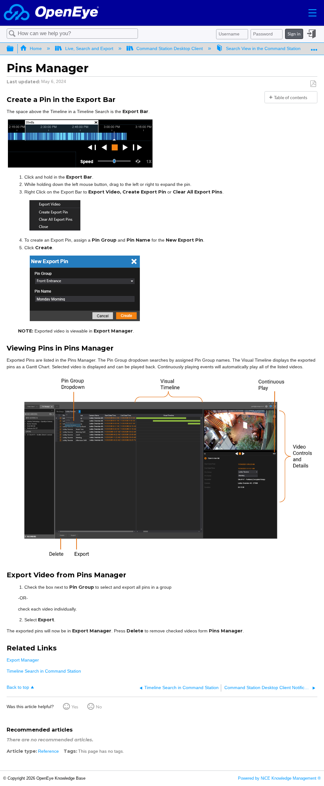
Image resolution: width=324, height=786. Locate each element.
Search (12, 34)
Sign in (294, 33)
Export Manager (23, 659)
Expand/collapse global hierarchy (14, 49)
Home (35, 48)
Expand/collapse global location (314, 47)
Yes (75, 706)
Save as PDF (313, 83)
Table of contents (290, 97)
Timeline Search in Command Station (44, 671)
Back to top (18, 687)
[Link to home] (51, 13)
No (99, 706)
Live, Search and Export (89, 48)
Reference (48, 751)
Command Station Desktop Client (169, 48)
